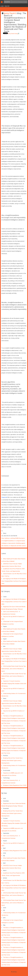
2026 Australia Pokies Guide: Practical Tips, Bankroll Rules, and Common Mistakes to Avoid (13, 668)
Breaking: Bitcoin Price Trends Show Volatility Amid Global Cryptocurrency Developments (12, 760)
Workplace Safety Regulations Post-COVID (14, 785)
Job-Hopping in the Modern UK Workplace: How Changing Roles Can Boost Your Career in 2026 (13, 581)
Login (2, 6)
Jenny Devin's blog (13, 33)
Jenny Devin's (10, 13)
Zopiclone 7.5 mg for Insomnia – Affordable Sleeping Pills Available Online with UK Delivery (13, 683)
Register (7, 6)
